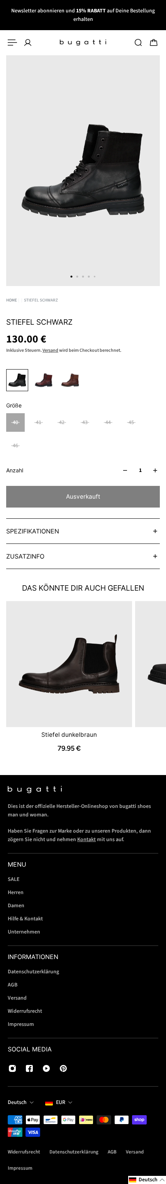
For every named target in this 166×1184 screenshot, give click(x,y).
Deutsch (17, 1102)
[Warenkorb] (153, 42)
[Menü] (12, 42)
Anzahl (14, 470)
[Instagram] (12, 1068)
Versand (50, 350)
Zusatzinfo (25, 556)
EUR (60, 1102)
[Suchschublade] (138, 42)
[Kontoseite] (28, 42)
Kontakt (86, 839)
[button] (147, 1180)
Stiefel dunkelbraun (69, 734)
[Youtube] (46, 1068)
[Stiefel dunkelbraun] (69, 664)
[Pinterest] (63, 1068)
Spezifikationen (32, 531)
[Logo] (83, 42)
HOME (11, 300)
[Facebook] (29, 1068)
